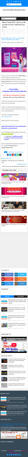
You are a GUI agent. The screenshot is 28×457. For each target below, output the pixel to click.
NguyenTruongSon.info (14, 10)
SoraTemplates (10, 450)
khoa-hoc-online (12, 31)
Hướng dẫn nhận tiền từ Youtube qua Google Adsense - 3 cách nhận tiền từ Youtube (16, 325)
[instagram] (11, 1)
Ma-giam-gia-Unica (21, 32)
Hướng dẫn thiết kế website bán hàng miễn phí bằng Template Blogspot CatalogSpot (17, 360)
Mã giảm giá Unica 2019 (7, 134)
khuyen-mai (7, 32)
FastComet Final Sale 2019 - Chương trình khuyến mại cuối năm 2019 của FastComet (16, 309)
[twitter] (7, 1)
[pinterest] (20, 1)
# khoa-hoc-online (19, 152)
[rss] (13, 1)
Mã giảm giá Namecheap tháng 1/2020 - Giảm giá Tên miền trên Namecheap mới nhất (17, 301)
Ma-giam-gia (13, 32)
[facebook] (9, 1)
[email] (16, 1)
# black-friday (11, 152)
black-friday (6, 31)
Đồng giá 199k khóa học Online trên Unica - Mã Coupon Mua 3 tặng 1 (12, 183)
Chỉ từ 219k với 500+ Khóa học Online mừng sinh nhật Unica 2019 (13, 197)
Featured (21, 296)
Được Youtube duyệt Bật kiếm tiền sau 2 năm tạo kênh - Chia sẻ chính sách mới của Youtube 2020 (17, 379)
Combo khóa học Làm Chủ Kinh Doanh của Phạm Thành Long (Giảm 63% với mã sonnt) (13, 211)
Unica (3, 34)
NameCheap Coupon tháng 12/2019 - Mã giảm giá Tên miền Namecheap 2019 (17, 317)
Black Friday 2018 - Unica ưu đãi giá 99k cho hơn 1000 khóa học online (12, 38)
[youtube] (18, 1)
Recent (7, 296)
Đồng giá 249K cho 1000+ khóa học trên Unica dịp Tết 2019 (13, 225)
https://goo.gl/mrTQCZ (6, 116)
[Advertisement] (14, 250)
